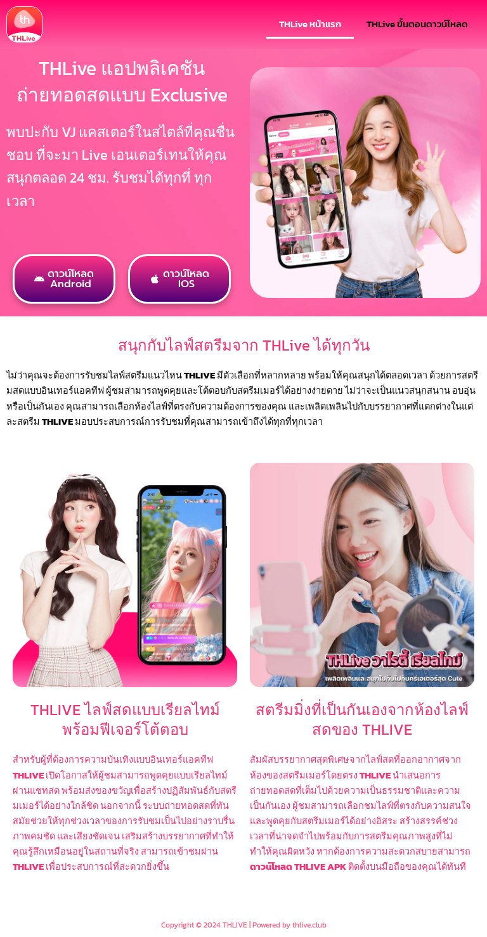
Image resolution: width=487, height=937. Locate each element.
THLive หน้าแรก (310, 24)
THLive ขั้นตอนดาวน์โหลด (417, 24)
